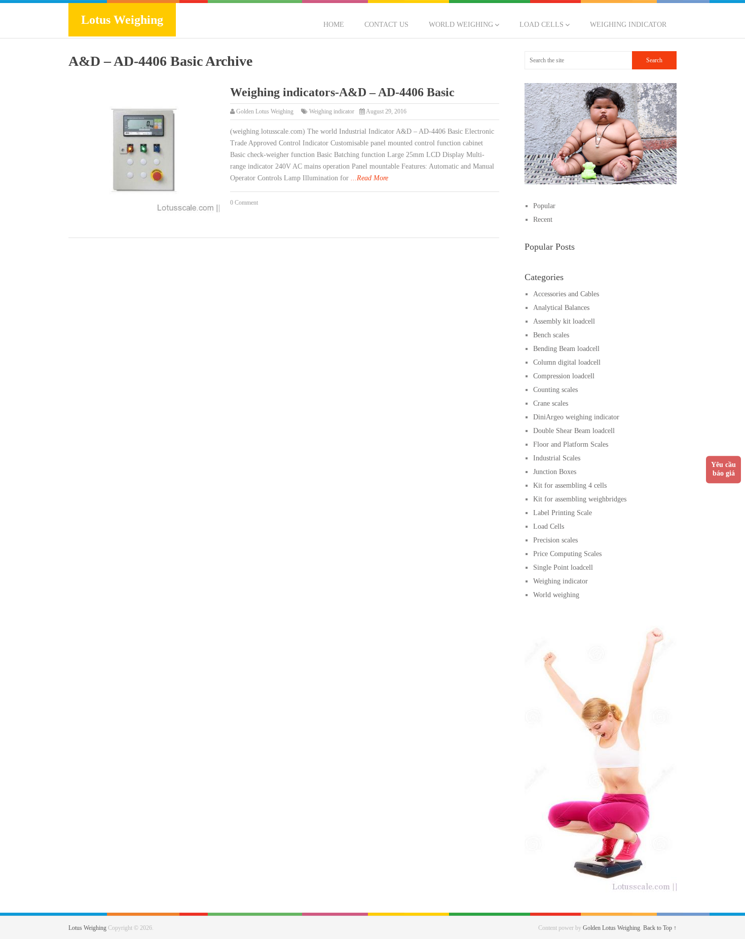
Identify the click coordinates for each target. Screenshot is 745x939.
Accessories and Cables (566, 294)
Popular (544, 206)
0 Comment (244, 202)
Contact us (386, 24)
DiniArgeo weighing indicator (576, 417)
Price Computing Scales (567, 554)
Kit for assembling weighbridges (579, 499)
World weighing (461, 24)
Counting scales (555, 390)
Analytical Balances (561, 307)
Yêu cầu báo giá (723, 469)
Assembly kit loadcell (564, 321)
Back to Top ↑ (660, 927)
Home (333, 24)
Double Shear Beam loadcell (574, 431)
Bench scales (551, 335)
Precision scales (555, 540)
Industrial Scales (556, 458)
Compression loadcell (563, 376)
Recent (542, 219)
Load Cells (541, 24)
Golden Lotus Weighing (264, 111)
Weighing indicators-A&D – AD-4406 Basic (342, 92)
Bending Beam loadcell (566, 349)
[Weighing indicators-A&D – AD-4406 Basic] (143, 150)
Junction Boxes (554, 472)
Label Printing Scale (562, 513)
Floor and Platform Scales (570, 444)
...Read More (369, 178)
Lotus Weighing (122, 19)
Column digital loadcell (567, 362)
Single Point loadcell (563, 567)
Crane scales (550, 403)
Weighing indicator (628, 24)
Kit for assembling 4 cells (570, 485)
